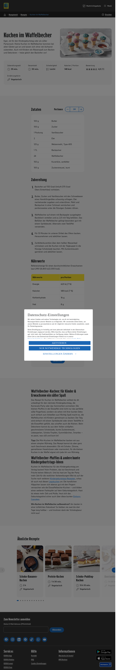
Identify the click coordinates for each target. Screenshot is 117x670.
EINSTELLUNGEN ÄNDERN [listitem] (58, 354)
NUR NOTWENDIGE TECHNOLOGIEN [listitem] (59, 348)
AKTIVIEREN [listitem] (59, 343)
